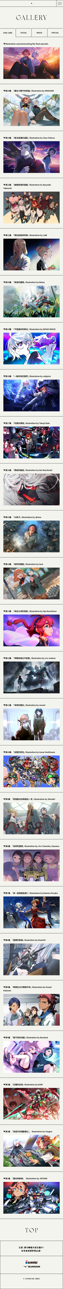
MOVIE (39, 32)
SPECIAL (55, 32)
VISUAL (24, 32)
